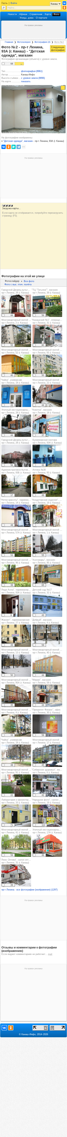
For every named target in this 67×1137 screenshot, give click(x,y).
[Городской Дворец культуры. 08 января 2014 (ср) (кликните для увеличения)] (16, 456)
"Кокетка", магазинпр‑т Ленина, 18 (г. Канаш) (46, 411)
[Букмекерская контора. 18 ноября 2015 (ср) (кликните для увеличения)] (47, 456)
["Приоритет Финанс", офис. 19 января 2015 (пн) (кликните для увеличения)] (47, 725)
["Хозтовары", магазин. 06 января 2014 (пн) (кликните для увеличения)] (47, 576)
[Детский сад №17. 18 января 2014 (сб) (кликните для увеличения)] (47, 605)
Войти (14, 3)
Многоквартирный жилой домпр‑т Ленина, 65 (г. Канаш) (48, 351)
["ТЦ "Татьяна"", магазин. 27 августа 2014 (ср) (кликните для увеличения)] (47, 306)
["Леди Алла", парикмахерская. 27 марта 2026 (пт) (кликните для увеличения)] (16, 605)
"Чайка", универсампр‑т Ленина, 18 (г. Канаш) (15, 381)
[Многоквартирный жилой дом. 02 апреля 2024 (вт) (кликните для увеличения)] (47, 396)
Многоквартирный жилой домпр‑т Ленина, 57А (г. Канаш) (17, 531)
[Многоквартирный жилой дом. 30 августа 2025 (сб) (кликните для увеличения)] (16, 785)
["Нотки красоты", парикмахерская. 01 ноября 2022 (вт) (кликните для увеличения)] (16, 516)
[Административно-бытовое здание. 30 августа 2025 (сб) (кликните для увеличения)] (16, 485)
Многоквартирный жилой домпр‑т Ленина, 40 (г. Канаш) (48, 651)
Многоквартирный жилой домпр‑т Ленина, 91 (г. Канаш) (17, 771)
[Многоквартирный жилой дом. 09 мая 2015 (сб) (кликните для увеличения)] (47, 756)
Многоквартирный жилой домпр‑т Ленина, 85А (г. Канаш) (17, 681)
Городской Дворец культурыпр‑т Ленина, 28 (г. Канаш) (16, 291)
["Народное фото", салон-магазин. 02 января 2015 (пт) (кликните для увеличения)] (47, 815)
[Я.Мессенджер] (13, 147)
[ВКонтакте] (3, 147)
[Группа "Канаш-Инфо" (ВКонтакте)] (64, 3)
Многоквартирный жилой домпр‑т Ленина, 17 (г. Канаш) (48, 741)
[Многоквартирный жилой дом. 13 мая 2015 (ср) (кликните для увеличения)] (16, 366)
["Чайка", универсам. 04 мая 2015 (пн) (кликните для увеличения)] (16, 756)
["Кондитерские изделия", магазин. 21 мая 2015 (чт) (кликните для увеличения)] (47, 516)
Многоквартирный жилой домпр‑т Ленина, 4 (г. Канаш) (17, 711)
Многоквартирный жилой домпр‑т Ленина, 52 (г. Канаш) (17, 351)
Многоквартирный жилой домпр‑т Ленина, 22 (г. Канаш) (48, 381)
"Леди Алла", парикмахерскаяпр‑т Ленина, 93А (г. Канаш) (17, 591)
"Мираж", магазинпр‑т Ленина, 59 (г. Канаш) (46, 681)
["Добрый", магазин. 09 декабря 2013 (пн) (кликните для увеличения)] (47, 636)
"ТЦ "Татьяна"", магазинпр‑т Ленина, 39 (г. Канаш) (46, 291)
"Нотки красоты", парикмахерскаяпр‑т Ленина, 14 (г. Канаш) (19, 501)
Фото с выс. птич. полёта (17, 284)
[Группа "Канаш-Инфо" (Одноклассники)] (64, 7)
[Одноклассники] (8, 147)
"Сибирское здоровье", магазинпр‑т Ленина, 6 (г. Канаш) (49, 771)
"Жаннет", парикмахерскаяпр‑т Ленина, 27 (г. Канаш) (15, 621)
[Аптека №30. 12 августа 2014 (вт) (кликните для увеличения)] (47, 485)
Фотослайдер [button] (12, 281)
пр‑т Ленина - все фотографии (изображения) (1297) (29, 889)
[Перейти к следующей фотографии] (58, 48)
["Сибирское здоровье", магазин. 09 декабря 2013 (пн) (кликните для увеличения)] (47, 785)
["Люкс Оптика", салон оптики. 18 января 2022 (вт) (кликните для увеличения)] (16, 875)
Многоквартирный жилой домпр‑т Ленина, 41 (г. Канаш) (17, 831)
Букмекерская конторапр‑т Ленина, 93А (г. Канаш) (47, 441)
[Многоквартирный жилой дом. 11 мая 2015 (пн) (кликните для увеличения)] (47, 366)
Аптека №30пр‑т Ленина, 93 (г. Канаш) (46, 471)
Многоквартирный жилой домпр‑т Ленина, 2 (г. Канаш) (17, 321)
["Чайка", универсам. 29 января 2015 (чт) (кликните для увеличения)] (16, 396)
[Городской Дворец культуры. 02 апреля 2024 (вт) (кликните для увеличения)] (16, 306)
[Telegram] (18, 147)
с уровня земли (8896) (33, 78)
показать (26, 81)
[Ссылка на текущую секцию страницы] (35, 55)
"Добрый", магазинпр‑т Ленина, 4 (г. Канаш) (45, 621)
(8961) (32, 71)
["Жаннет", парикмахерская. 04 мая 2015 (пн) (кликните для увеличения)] (16, 636)
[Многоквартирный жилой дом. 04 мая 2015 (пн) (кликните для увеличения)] (16, 336)
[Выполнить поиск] (4, 8)
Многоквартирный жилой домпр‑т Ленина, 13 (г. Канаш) (17, 651)
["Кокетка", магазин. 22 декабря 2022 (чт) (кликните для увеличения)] (47, 426)
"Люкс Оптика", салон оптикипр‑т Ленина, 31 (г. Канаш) (16, 861)
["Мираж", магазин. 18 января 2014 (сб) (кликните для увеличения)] (47, 696)
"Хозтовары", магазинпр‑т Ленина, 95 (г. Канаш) (46, 561)
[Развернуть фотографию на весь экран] (63, 88)
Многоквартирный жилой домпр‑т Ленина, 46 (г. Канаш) (17, 561)
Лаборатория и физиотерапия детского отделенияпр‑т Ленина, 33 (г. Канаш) (28, 801)
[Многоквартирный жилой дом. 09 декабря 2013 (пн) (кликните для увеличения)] (47, 545)
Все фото (29, 281)
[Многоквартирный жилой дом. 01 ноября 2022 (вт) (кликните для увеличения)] (16, 696)
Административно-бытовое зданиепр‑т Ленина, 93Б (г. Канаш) (20, 471)
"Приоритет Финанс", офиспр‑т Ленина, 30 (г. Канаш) (46, 711)
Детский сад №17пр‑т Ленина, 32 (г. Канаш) (46, 591)
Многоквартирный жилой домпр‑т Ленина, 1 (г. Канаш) (48, 531)
